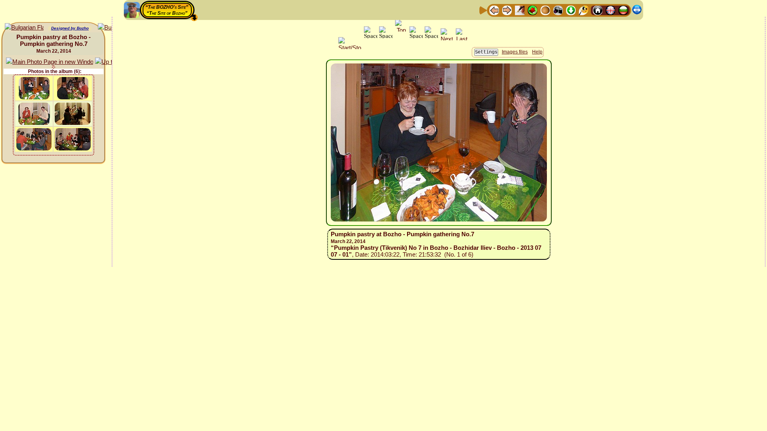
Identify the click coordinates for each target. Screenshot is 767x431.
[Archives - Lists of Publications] (520, 9)
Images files (515, 52)
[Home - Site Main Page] (597, 9)
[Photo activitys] (558, 9)
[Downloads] (571, 9)
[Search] (583, 9)
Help (537, 52)
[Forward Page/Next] (507, 9)
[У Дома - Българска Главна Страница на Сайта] (623, 9)
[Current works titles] (545, 9)
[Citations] (532, 9)
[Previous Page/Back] (494, 9)
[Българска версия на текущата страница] (24, 28)
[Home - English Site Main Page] (610, 9)
